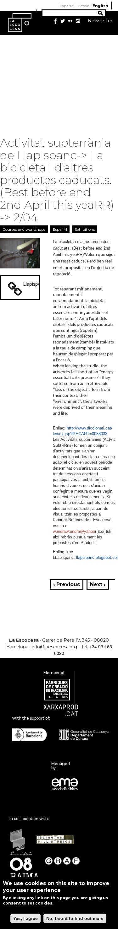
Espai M (60, 229)
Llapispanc (34, 284)
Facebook (55, 21)
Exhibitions (85, 229)
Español (67, 5)
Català (83, 5)
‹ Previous (66, 584)
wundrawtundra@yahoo (74, 531)
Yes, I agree (25, 918)
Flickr (70, 21)
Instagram (78, 21)
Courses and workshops (24, 229)
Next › (97, 584)
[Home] (19, 22)
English (100, 5)
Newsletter (100, 21)
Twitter (62, 21)
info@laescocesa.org (54, 647)
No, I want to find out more (75, 918)
